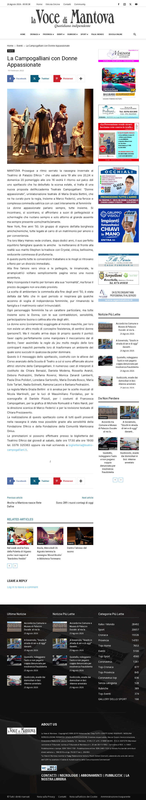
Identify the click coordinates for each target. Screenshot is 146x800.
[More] (81, 78)
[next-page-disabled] (15, 566)
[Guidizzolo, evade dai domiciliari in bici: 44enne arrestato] (105, 381)
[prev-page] (9, 566)
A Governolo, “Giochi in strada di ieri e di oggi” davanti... (127, 343)
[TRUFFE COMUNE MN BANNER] (118, 160)
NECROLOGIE (69, 775)
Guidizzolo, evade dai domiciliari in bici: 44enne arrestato (127, 380)
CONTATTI (49, 775)
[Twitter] (130, 4)
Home (39, 4)
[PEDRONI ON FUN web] (118, 117)
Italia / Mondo (97, 34)
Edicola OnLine (53, 4)
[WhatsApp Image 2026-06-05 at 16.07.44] (118, 99)
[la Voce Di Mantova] (73, 19)
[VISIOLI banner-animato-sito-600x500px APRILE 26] (118, 241)
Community (79, 4)
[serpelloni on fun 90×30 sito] (118, 283)
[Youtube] (136, 4)
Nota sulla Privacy (46, 796)
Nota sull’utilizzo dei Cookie (83, 796)
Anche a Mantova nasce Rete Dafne (24, 504)
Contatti (67, 4)
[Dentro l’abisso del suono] (80, 536)
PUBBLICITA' (114, 775)
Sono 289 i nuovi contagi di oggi (74, 502)
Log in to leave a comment (22, 586)
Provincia (47, 34)
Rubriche (71, 34)
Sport (83, 34)
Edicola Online (115, 34)
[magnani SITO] (118, 61)
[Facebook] (118, 4)
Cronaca (34, 34)
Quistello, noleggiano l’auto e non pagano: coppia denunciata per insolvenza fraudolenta (108, 463)
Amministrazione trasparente (115, 796)
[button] (134, 34)
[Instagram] (124, 4)
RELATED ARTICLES (20, 519)
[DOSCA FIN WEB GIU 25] (118, 203)
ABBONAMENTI (91, 775)
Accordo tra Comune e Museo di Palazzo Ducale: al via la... (127, 326)
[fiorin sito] (118, 265)
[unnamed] (118, 300)
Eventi (59, 34)
